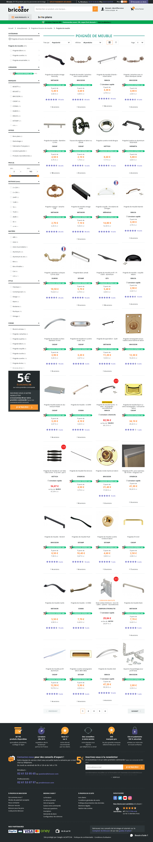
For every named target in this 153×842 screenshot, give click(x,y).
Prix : (118, 1)
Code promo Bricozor (16, 811)
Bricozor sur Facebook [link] (115, 798)
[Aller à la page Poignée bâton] (38, 50)
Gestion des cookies (85, 808)
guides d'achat (125, 831)
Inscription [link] (47, 811)
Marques (12, 81)
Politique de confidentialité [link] (83, 837)
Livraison (12, 67)
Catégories (13, 34)
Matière (11, 231)
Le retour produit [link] (49, 800)
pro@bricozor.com (46, 782)
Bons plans (45, 17)
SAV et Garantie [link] (48, 803)
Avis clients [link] (82, 797)
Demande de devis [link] (50, 814)
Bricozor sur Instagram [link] (130, 798)
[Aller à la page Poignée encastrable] (38, 60)
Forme (11, 323)
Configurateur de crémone (52, 816)
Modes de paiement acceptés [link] (18, 800)
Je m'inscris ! (23, 407)
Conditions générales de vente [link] (89, 800)
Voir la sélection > (104, 22)
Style (10, 281)
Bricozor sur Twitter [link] (120, 798)
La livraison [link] (47, 797)
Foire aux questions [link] (50, 808)
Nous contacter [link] (13, 803)
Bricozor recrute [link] (14, 805)
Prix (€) (11, 163)
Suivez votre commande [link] (52, 806)
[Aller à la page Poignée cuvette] (38, 55)
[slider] (10, 176)
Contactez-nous (25, 757)
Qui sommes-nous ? (15, 797)
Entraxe (13, 181)
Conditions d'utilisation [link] (103, 837)
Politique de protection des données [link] (91, 803)
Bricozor (19, 9)
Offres (11, 130)
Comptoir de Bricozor (101, 831)
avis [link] (132, 811)
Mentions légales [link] (84, 806)
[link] (138, 2)
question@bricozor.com (48, 774)
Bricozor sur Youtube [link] (125, 798)
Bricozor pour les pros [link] (16, 808)
